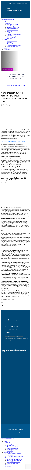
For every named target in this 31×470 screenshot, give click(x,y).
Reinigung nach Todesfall (13, 24)
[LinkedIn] (4, 308)
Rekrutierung (8, 49)
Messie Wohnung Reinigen (13, 27)
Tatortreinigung (10, 26)
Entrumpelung (10, 31)
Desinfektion (7, 23)
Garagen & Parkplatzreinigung (14, 45)
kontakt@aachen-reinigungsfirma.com (18, 3)
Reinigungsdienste (8, 32)
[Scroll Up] (1, 468)
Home (6, 21)
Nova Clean (14, 429)
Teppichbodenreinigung (12, 46)
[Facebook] (9, 15)
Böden (5, 39)
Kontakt (5, 48)
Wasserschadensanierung (12, 30)
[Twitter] (4, 306)
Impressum (20, 429)
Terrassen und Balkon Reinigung (14, 459)
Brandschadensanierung (12, 28)
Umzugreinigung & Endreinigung (11, 37)
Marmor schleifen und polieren (14, 43)
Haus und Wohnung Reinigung (14, 34)
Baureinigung (10, 35)
